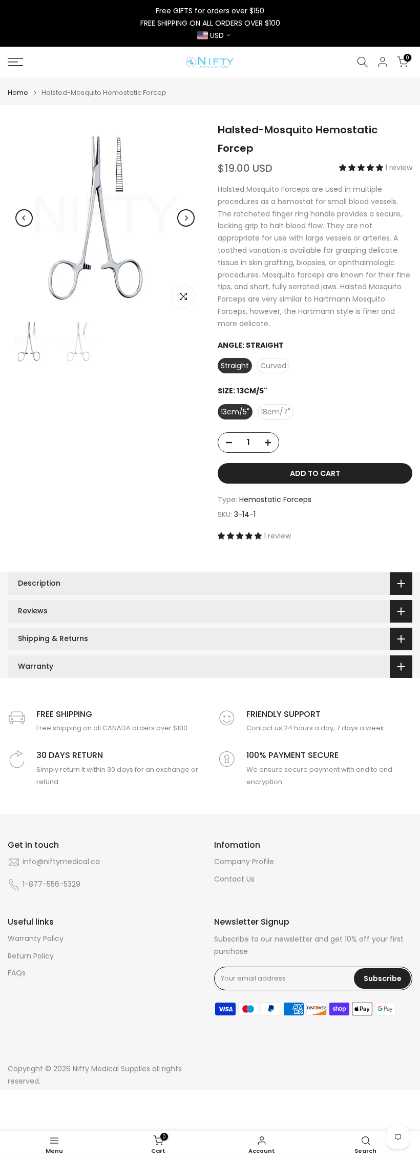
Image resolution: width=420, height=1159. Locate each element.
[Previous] (24, 218)
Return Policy (31, 956)
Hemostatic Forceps (275, 499)
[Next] (186, 218)
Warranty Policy (36, 939)
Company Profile (244, 862)
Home (18, 92)
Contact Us (234, 879)
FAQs (17, 973)
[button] (362, 168)
